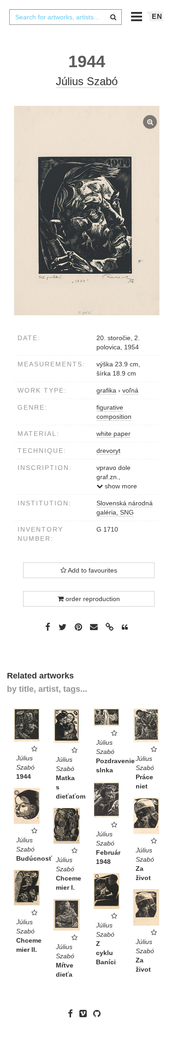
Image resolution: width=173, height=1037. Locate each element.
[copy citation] (125, 627)
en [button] (157, 16)
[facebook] (73, 1013)
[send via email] (94, 627)
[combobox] (65, 17)
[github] (99, 1013)
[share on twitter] (62, 627)
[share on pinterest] (78, 627)
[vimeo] (85, 1013)
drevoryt (108, 450)
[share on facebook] (48, 627)
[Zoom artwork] (86, 210)
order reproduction (92, 599)
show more (120, 486)
